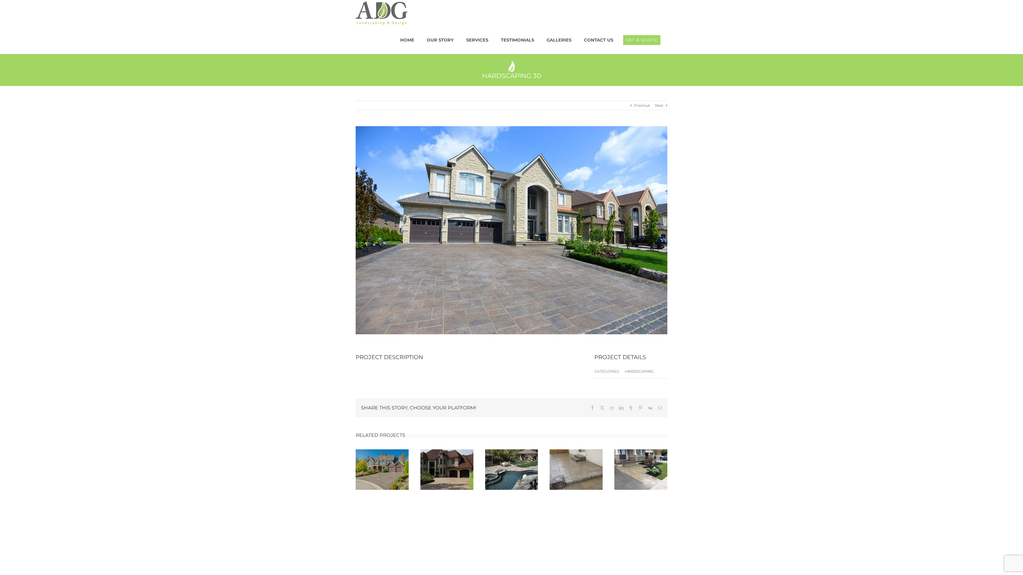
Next (659, 105)
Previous (642, 105)
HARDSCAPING (639, 371)
